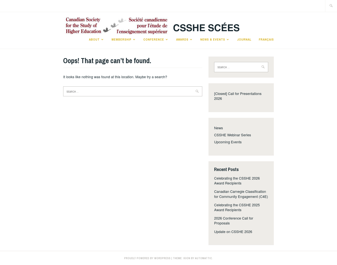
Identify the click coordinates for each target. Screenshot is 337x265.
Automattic (203, 258)
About (94, 39)
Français (266, 39)
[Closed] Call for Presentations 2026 (238, 96)
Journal (244, 39)
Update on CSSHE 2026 (233, 231)
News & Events (212, 39)
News (218, 127)
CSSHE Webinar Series (232, 134)
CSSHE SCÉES (206, 27)
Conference (153, 39)
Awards (182, 39)
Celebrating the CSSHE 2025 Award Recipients (237, 207)
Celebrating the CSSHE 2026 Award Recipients (237, 180)
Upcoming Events (228, 141)
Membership (121, 39)
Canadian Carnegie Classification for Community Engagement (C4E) (241, 194)
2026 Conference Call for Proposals (233, 220)
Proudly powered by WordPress (147, 258)
